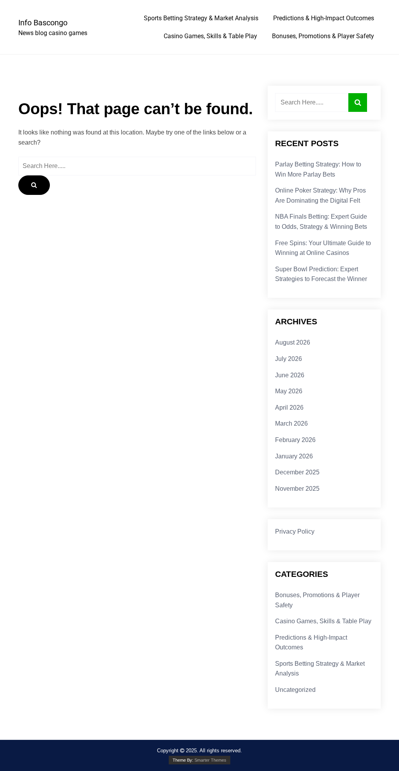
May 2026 (288, 391)
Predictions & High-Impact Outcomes (323, 18)
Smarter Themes (210, 760)
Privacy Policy (294, 531)
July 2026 (288, 358)
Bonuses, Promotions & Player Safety (323, 36)
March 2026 (291, 423)
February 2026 (295, 440)
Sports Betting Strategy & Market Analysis (201, 18)
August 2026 (292, 342)
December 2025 (297, 472)
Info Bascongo (42, 22)
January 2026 (294, 456)
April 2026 (289, 407)
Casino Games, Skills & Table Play (210, 36)
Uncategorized (295, 689)
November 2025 (297, 488)
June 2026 (289, 375)
